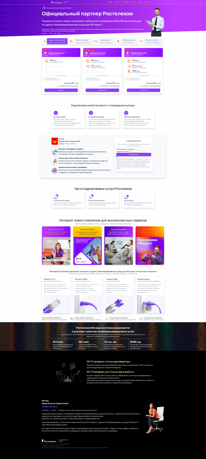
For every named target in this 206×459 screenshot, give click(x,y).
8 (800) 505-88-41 (70, 144)
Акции (134, 2)
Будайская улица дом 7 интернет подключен (152, 319)
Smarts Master (65, 444)
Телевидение (126, 2)
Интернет (117, 2)
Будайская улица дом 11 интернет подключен (49, 319)
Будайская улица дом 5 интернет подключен (118, 319)
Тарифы (110, 2)
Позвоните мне (134, 154)
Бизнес (140, 2)
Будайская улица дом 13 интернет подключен (83, 319)
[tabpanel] (103, 72)
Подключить (61, 90)
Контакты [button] (147, 2)
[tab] (57, 41)
